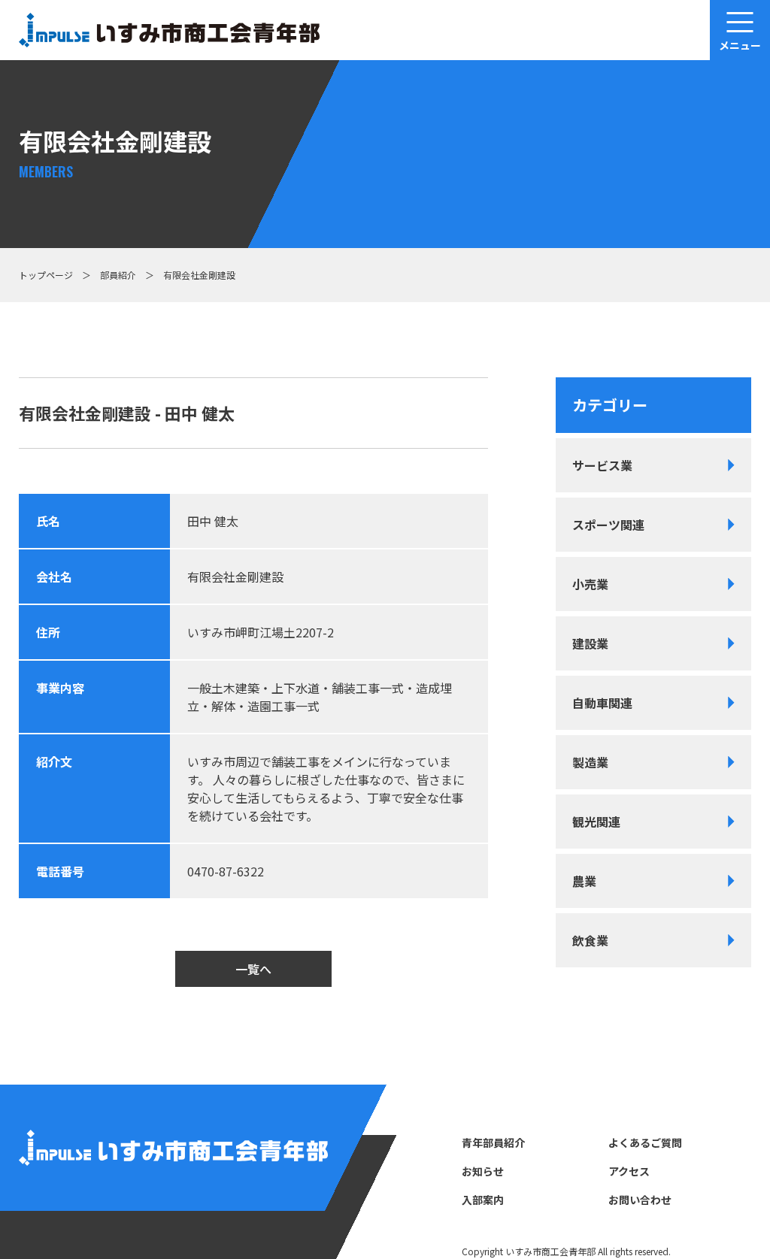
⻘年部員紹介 (493, 1142)
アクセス (629, 1171)
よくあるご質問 (645, 1142)
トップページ (46, 274)
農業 (584, 881)
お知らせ (483, 1171)
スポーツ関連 (608, 525)
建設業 (590, 643)
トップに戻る (711, 1209)
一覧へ (253, 969)
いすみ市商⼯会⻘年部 (550, 1251)
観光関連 (596, 822)
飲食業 (590, 940)
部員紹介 (118, 274)
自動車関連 (602, 703)
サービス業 (602, 465)
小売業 (590, 584)
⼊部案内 (483, 1199)
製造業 (590, 762)
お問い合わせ (639, 1199)
